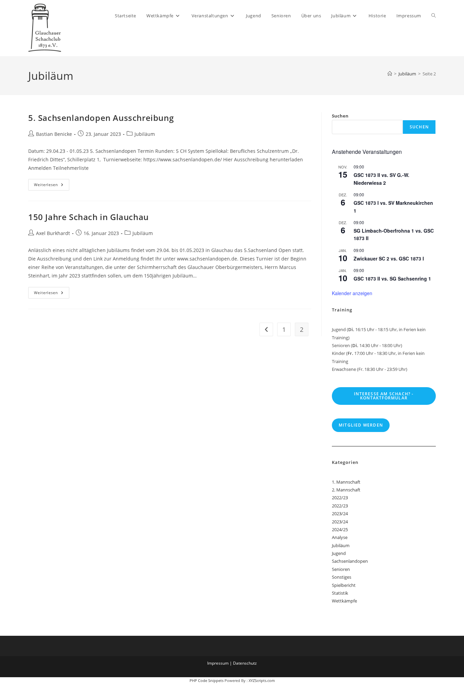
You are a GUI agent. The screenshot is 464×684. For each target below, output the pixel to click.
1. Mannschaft (346, 482)
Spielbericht (344, 585)
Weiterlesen (51, 186)
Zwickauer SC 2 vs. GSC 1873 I (389, 258)
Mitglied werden (361, 425)
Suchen (340, 116)
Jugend (339, 553)
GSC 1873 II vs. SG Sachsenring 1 (392, 278)
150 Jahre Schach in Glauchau (88, 216)
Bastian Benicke (54, 134)
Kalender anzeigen (352, 293)
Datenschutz (245, 663)
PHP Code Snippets (207, 680)
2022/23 (340, 497)
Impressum (218, 663)
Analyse (339, 537)
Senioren (341, 569)
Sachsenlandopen (350, 561)
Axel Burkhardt (53, 233)
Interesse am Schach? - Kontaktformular (383, 396)
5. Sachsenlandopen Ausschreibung (101, 117)
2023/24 (340, 513)
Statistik (340, 593)
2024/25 (340, 529)
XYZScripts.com (262, 680)
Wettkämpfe (344, 601)
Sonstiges (341, 577)
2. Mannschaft (346, 490)
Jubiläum (145, 134)
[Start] (390, 74)
